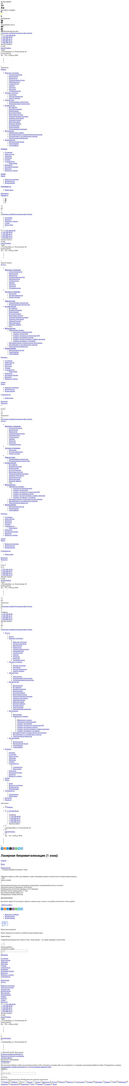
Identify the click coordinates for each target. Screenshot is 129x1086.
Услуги (3, 69)
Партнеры (8, 158)
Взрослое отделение (12, 73)
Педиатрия (12, 95)
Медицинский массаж (16, 142)
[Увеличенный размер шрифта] (2, 8)
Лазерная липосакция (16, 118)
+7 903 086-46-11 (6, 41)
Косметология (10, 105)
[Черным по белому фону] (1, 12)
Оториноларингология (17, 80)
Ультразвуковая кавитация (18, 129)
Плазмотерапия (14, 125)
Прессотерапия (14, 127)
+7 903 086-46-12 (6, 42)
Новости (4, 998)
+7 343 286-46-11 (6, 39)
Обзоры (3, 996)
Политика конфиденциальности (12, 1054)
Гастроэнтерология (15, 75)
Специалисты (10, 161)
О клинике (8, 152)
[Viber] (13, 848)
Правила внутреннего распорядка (12, 1056)
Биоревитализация (15, 109)
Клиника (4, 149)
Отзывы (7, 159)
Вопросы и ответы (11, 170)
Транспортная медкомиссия (18, 138)
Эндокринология (15, 91)
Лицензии (8, 156)
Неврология (13, 78)
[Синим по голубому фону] (1, 17)
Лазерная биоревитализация (18, 116)
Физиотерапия (10, 140)
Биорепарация (14, 111)
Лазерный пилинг (15, 120)
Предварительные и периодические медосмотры (25, 134)
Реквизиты (8, 165)
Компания (4, 955)
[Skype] (19, 848)
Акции (3, 174)
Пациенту (4, 195)
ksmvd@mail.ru (6, 48)
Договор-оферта (6, 1058)
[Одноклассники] (5, 202)
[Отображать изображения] (2, 20)
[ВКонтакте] (5, 199)
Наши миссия (9, 154)
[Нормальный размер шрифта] (2, 5)
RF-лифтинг (13, 107)
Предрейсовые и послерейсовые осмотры (23, 136)
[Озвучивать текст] (2, 27)
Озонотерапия (14, 143)
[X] (10, 848)
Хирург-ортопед (14, 98)
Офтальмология (14, 82)
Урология (12, 87)
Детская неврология (16, 96)
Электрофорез (14, 145)
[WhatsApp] (16, 848)
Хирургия (12, 89)
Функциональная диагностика (19, 104)
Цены (3, 176)
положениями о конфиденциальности (14, 1067)
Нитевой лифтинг (15, 124)
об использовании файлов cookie (40, 1067)
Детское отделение (11, 93)
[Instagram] (5, 201)
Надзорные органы (11, 167)
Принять (4, 1069)
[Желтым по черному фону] (1, 14)
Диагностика (9, 100)
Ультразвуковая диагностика (18, 102)
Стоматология (14, 84)
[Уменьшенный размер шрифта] (2, 3)
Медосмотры (9, 131)
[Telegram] (22, 848)
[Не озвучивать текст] (2, 29)
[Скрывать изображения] (2, 23)
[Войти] (2, 209)
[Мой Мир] (7, 848)
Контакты (5, 193)
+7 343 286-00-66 (9, 35)
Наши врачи (13, 163)
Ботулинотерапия (15, 113)
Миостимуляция (14, 122)
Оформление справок (16, 133)
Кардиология (13, 76)
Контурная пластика (16, 114)
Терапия (12, 85)
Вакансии (8, 169)
